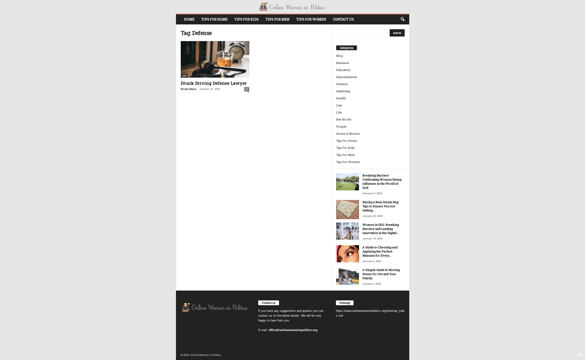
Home (189, 19)
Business (342, 63)
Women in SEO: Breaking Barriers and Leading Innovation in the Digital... (380, 229)
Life (339, 112)
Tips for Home (214, 19)
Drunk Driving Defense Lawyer (214, 83)
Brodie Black (188, 89)
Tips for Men (278, 19)
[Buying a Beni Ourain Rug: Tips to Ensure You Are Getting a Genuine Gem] (347, 209)
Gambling (343, 91)
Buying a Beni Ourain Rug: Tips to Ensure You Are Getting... (380, 206)
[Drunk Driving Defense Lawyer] (215, 59)
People (341, 126)
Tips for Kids (246, 19)
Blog (339, 56)
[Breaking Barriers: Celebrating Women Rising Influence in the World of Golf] (347, 181)
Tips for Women (311, 19)
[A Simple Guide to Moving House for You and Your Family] (347, 276)
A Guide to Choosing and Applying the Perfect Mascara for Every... (379, 251)
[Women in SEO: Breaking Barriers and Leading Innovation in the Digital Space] (347, 231)
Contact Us (343, 19)
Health (341, 98)
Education (343, 70)
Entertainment (346, 77)
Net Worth (343, 119)
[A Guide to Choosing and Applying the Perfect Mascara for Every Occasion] (347, 253)
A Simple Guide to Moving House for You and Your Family (381, 274)
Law (184, 75)
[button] (402, 19)
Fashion (342, 84)
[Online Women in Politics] (292, 6)
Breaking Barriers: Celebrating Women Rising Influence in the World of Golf (382, 181)
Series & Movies (348, 133)
